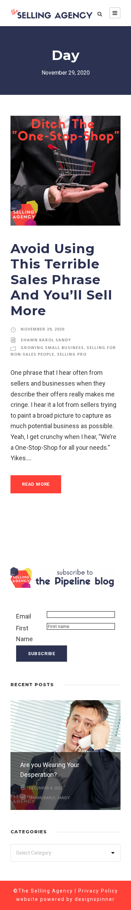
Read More (36, 484)
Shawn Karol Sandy (46, 339)
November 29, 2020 (42, 329)
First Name (24, 633)
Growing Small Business (52, 347)
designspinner (95, 899)
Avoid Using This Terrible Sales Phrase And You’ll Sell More (61, 279)
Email (23, 616)
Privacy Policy (98, 891)
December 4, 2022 (46, 787)
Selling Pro (72, 354)
